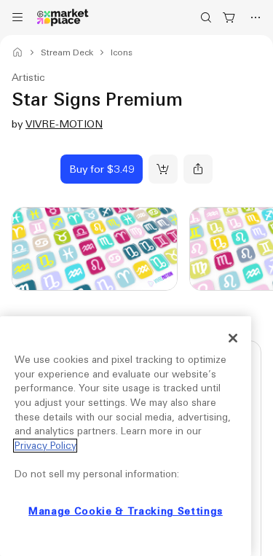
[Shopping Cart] (229, 17)
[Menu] (17, 17)
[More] (255, 17)
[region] (125, 436)
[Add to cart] (163, 169)
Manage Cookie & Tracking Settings (125, 511)
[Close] (233, 338)
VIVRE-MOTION (64, 124)
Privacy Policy (45, 445)
